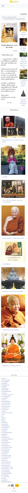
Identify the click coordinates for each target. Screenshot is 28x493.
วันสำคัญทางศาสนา (6, 481)
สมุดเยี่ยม (4, 386)
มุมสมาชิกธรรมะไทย (6, 391)
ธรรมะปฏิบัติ (5, 440)
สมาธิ (3, 419)
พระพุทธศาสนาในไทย (7, 473)
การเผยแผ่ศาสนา (6, 396)
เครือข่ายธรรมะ (5, 388)
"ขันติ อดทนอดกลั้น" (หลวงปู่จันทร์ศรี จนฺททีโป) (13, 238)
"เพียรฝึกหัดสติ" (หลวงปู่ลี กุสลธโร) (10, 330)
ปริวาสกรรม (5, 422)
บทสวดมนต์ (5, 444)
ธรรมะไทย (14, 491)
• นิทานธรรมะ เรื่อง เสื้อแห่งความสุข (23, 48)
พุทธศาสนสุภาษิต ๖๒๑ (7, 467)
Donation (4, 393)
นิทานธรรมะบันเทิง (6, 406)
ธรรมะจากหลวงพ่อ (12, 17)
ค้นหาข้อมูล (4, 383)
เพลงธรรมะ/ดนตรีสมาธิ (7, 439)
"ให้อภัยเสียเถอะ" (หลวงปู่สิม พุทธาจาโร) (11, 365)
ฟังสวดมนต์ (5, 424)
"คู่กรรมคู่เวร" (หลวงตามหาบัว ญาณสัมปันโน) (12, 291)
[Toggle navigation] (3, 5)
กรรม (3, 414)
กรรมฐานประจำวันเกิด (7, 447)
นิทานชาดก (4, 460)
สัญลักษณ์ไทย (5, 390)
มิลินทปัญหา (5, 434)
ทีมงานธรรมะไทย (6, 380)
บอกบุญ (4, 399)
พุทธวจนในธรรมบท (6, 462)
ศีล (2, 416)
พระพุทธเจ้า (5, 454)
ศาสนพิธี (4, 478)
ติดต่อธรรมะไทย (5, 385)
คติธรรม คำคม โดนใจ (7, 413)
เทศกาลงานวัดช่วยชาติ (7, 395)
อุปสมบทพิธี (4, 480)
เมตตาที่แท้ (4, 177)
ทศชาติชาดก (5, 458)
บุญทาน (4, 417)
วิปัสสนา (4, 421)
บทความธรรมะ (5, 409)
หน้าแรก (4, 17)
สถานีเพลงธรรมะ (6, 437)
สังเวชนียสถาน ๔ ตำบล (7, 468)
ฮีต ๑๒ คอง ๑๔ (6, 449)
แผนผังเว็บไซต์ (5, 381)
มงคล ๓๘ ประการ (6, 463)
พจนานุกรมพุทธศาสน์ (7, 432)
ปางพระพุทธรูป (5, 470)
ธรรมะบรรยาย (5, 408)
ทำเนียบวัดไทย (5, 475)
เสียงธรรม (4, 436)
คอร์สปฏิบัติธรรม (6, 426)
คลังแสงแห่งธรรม (6, 442)
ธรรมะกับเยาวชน (6, 404)
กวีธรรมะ (4, 411)
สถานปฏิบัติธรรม (6, 401)
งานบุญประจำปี (5, 450)
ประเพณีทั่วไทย (5, 452)
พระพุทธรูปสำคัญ (6, 472)
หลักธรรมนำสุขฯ (6, 445)
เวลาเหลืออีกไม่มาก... (6, 264)
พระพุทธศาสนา (5, 427)
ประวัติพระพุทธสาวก (6, 457)
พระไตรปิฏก (5, 429)
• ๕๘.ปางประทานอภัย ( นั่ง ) (23, 34)
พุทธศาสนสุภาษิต (6, 465)
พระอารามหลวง (5, 477)
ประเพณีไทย (5, 398)
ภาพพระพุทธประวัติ (6, 455)
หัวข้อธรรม (4, 431)
